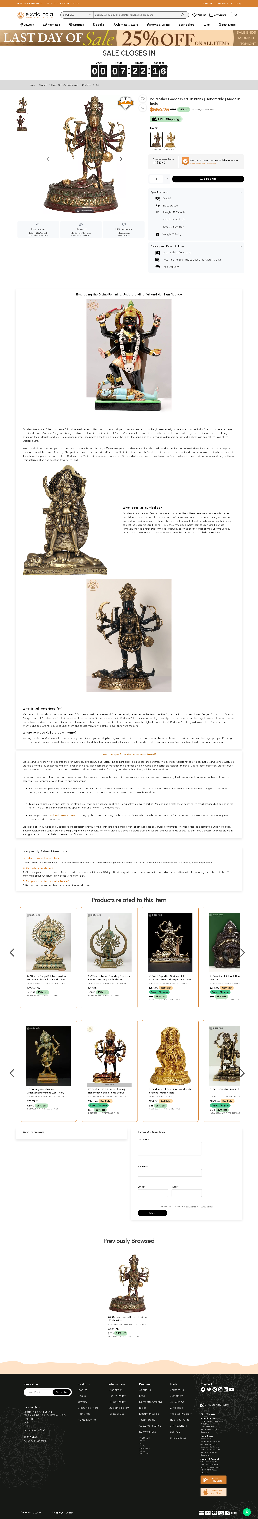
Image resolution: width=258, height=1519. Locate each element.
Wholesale (176, 1407)
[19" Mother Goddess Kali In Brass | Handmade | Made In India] (22, 105)
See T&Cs (44, 235)
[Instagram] (220, 1390)
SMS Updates (178, 1437)
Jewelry (82, 1401)
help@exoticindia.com (78, 885)
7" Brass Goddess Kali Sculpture (227, 1089)
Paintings (84, 1413)
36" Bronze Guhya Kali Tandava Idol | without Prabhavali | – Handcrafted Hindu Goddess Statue (47, 979)
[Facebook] (203, 1390)
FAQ (238, 3)
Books (82, 1395)
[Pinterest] (214, 1390)
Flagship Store (208, 1418)
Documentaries (149, 1413)
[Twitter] (208, 1390)
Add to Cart (208, 179)
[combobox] (136, 15)
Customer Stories (150, 1425)
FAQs (142, 1395)
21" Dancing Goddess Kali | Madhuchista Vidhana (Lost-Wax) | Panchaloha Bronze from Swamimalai (48, 1093)
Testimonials (147, 1419)
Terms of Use (191, 1206)
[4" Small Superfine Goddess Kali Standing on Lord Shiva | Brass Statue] (170, 971)
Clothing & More (88, 1407)
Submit (153, 1213)
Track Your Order (180, 1419)
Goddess (86, 85)
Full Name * (144, 1166)
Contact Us (177, 1390)
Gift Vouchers (178, 1425)
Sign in (207, 3)
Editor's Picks (147, 1431)
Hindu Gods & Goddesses (64, 85)
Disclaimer (115, 1390)
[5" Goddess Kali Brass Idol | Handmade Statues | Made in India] (170, 1084)
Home (32, 85)
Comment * (144, 1139)
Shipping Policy (119, 1407)
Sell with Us (177, 1401)
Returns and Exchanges (177, 259)
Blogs (142, 1407)
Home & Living (87, 1419)
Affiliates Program (181, 1413)
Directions (205, 1432)
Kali (97, 85)
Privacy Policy (206, 1206)
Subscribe (61, 1392)
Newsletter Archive (151, 1401)
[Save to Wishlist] (143, 100)
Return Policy (77, 875)
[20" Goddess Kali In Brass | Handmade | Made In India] (129, 1312)
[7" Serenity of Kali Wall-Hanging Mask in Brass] (231, 971)
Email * (141, 1186)
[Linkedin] (226, 1390)
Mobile (175, 1186)
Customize (176, 1395)
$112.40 (161, 162)
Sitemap (175, 1431)
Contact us (224, 3)
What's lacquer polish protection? (203, 164)
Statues (43, 85)
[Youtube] (231, 1390)
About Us (145, 1390)
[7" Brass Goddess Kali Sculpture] (231, 1084)
